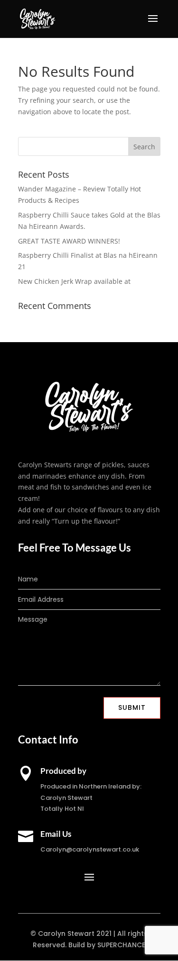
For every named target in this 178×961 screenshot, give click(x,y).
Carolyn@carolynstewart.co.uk (89, 849)
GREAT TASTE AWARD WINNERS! (69, 240)
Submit (132, 707)
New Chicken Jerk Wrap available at (74, 281)
